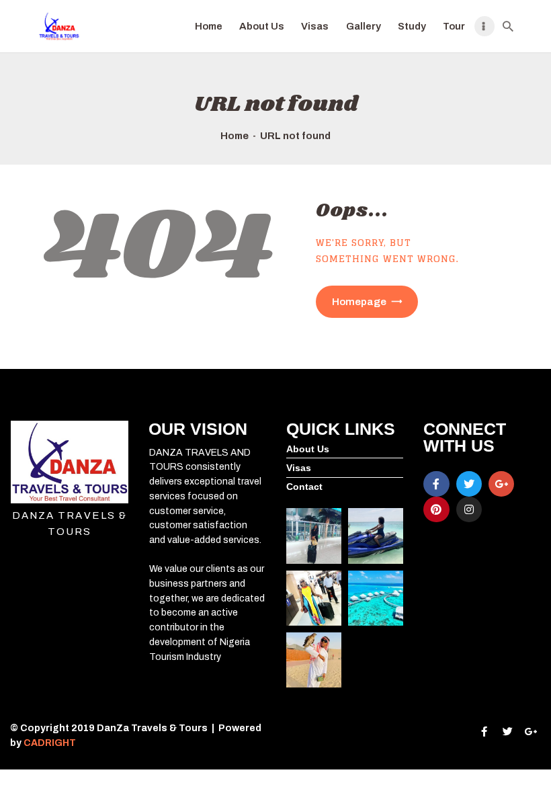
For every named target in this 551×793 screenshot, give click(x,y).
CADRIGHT (51, 743)
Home (234, 135)
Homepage (359, 301)
